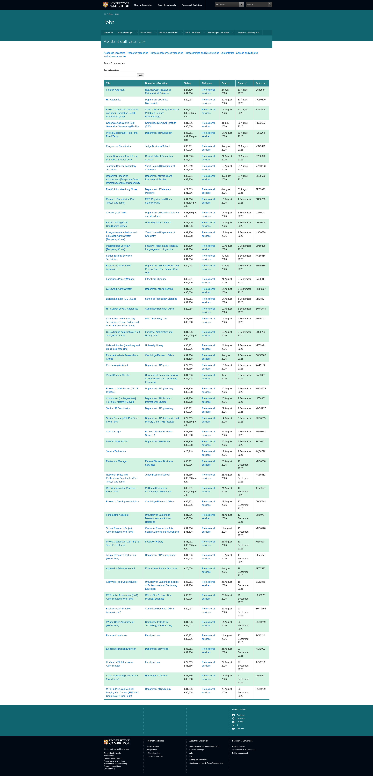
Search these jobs (111, 70)
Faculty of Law (152, 635)
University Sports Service (158, 222)
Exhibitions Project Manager (120, 279)
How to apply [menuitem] (146, 32)
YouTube (240, 729)
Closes (244, 83)
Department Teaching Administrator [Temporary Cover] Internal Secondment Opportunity (123, 179)
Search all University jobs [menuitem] (248, 32)
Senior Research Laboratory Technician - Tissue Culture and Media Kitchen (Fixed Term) (122, 322)
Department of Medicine (157, 441)
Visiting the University (197, 760)
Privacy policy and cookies (114, 761)
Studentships (227, 53)
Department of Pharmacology (160, 555)
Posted (225, 83)
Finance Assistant (115, 90)
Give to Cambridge (196, 750)
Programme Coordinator (118, 146)
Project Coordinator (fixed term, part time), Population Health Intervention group (122, 113)
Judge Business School (157, 146)
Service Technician (116, 451)
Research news (238, 746)
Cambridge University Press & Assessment (206, 763)
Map (191, 756)
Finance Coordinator (116, 635)
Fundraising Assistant (117, 515)
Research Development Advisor (122, 501)
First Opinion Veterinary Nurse (121, 189)
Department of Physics (156, 365)
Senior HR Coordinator (118, 408)
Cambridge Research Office (159, 308)
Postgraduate (152, 750)
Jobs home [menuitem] (108, 32)
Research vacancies (137, 53)
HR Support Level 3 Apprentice (122, 308)
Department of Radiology (158, 689)
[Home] (105, 14)
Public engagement (240, 753)
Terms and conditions (112, 766)
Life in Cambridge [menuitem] (192, 32)
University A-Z (109, 769)
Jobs (191, 753)
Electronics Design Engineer (121, 649)
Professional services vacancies (166, 53)
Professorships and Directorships (202, 53)
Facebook (240, 715)
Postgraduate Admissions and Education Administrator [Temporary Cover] (121, 236)
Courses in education (155, 756)
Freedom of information (113, 758)
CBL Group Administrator (119, 289)
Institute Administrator (117, 441)
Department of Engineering (159, 289)
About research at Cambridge (244, 750)
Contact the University (112, 753)
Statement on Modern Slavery (115, 764)
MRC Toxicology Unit (156, 318)
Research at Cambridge (192, 5)
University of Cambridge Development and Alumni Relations (158, 518)
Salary (187, 83)
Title (108, 83)
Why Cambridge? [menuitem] (125, 32)
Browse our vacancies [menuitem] (168, 32)
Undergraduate (153, 746)
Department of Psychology (158, 133)
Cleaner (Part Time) (116, 212)
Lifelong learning (153, 753)
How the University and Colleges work (204, 746)
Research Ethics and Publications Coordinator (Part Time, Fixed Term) (121, 478)
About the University (167, 5)
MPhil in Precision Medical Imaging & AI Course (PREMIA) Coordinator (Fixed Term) (122, 692)
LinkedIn (240, 722)
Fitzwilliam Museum (155, 279)
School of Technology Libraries (161, 299)
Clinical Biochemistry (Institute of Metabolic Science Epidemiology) (162, 113)
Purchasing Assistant (117, 365)
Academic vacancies (114, 53)
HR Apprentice (113, 99)
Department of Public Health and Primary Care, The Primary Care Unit (162, 269)
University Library (154, 345)
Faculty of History (154, 541)
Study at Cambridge (143, 5)
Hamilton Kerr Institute (156, 675)
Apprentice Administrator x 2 (120, 568)
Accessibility (109, 756)
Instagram (240, 718)
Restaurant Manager (116, 461)
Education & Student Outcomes (161, 568)
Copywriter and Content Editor (121, 582)
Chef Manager (113, 431)
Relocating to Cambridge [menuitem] (218, 32)
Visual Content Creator (118, 375)
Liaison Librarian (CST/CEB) (121, 299)
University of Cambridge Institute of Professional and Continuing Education (162, 378)
